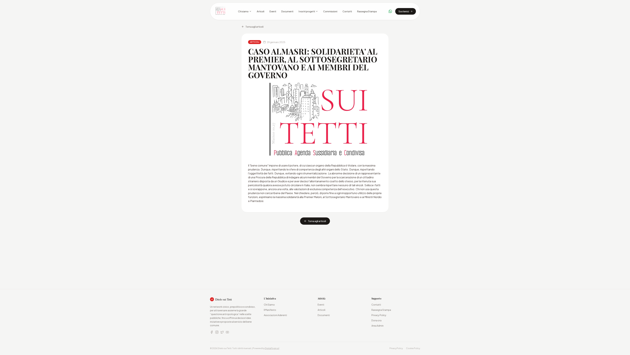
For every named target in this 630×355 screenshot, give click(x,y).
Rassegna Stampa (367, 11)
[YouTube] (227, 332)
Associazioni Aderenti (275, 315)
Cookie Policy (413, 348)
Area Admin (377, 325)
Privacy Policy (378, 315)
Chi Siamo (269, 304)
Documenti (287, 11)
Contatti (347, 11)
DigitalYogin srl (272, 348)
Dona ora (376, 320)
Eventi (273, 11)
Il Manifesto (270, 309)
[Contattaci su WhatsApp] (390, 11)
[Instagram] (217, 332)
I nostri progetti (307, 11)
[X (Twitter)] (222, 332)
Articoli (260, 11)
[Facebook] (211, 332)
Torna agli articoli (254, 26)
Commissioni (330, 11)
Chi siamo (243, 11)
